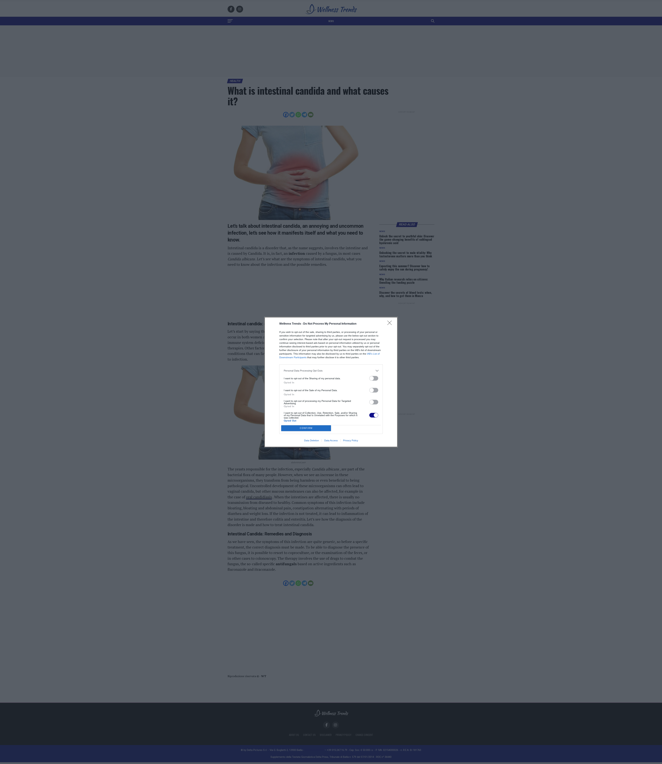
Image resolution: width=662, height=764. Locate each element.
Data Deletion (311, 440)
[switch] (373, 378)
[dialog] (331, 382)
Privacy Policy (350, 440)
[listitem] (331, 371)
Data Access (331, 440)
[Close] (390, 324)
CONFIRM (306, 428)
